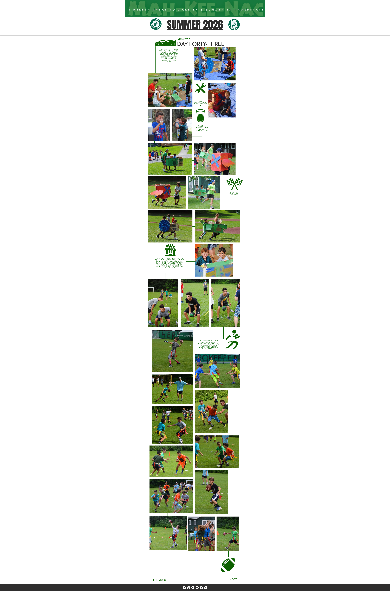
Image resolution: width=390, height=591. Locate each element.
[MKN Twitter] (184, 587)
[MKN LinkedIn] (205, 587)
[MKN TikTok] (188, 587)
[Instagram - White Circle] (197, 587)
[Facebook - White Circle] (192, 587)
